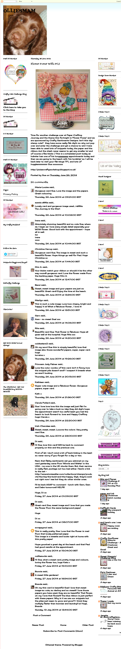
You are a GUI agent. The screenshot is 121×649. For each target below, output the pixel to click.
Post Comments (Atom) (70, 631)
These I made (107, 601)
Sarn (37, 315)
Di (36, 441)
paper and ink (107, 493)
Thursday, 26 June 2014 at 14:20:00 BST (58, 338)
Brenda (38, 584)
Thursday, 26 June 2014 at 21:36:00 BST (58, 397)
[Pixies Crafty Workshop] (15, 276)
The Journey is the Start (47, 209)
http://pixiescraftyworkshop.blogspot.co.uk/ (53, 169)
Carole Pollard (42, 403)
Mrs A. (38, 267)
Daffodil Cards (108, 508)
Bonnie (38, 571)
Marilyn (39, 300)
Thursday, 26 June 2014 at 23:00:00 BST (58, 436)
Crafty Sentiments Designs (64, 140)
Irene (37, 220)
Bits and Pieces (108, 479)
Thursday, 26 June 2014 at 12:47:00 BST (57, 279)
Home (63, 625)
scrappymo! (41, 527)
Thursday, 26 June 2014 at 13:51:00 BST (57, 310)
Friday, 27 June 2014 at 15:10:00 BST (56, 566)
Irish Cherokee (42, 426)
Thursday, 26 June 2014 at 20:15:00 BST (58, 377)
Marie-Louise (42, 187)
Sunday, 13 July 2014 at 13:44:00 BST (56, 610)
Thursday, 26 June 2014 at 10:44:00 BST (58, 243)
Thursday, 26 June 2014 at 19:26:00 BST (58, 359)
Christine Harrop (43, 249)
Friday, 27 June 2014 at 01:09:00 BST (56, 496)
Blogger (79, 645)
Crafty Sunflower (109, 538)
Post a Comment (42, 615)
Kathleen (39, 382)
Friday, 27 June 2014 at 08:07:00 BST (56, 522)
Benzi (38, 285)
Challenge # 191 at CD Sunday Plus (114, 483)
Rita (37, 328)
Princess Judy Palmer (46, 364)
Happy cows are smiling (114, 527)
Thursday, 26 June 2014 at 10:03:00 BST (58, 215)
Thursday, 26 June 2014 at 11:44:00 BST (57, 261)
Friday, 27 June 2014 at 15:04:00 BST (56, 550)
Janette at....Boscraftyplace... (110, 616)
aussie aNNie (41, 202)
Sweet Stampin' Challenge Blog (108, 557)
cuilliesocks (41, 556)
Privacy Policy (10, 194)
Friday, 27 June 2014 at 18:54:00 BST (56, 578)
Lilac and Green (112, 575)
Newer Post (38, 625)
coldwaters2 (41, 343)
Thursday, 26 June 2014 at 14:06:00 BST (58, 323)
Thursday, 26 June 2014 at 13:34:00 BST (57, 295)
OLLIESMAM (19, 11)
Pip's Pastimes (107, 572)
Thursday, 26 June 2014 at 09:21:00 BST (58, 197)
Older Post (88, 625)
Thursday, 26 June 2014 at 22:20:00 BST (58, 420)
